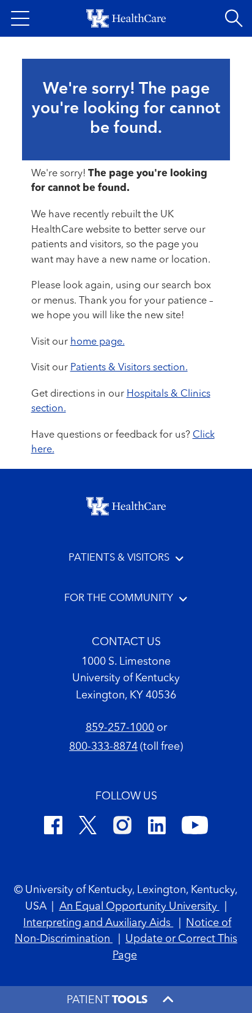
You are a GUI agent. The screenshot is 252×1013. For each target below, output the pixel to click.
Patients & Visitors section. (129, 368)
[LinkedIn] (157, 827)
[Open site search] (233, 18)
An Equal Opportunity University (139, 907)
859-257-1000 (120, 728)
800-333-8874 (103, 747)
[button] (20, 18)
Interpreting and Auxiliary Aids (98, 923)
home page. (97, 342)
